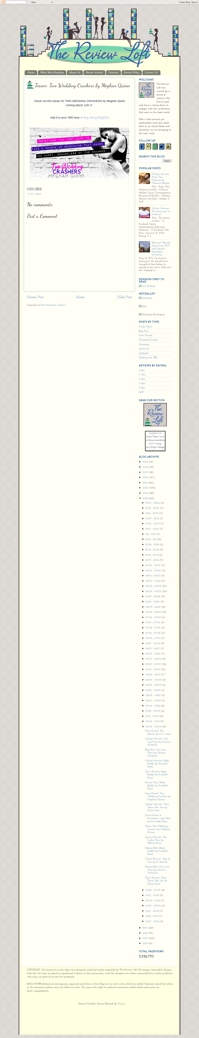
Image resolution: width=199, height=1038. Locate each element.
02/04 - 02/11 (153, 900)
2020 (146, 488)
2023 (146, 472)
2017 (145, 928)
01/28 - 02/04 (153, 906)
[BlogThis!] (31, 188)
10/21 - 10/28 (153, 550)
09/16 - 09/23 (153, 576)
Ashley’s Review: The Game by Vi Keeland (161, 211)
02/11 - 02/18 (153, 895)
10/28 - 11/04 (153, 544)
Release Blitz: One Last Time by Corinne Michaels (157, 870)
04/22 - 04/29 (154, 685)
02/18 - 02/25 (153, 890)
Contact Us (151, 72)
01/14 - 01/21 (152, 916)
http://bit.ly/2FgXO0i (96, 118)
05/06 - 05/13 (153, 674)
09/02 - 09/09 (154, 586)
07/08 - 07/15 (153, 628)
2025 (146, 462)
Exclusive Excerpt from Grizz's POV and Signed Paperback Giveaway (161, 248)
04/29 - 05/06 (154, 680)
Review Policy (131, 72)
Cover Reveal (145, 335)
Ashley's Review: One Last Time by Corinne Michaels (158, 742)
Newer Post (35, 297)
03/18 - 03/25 (153, 711)
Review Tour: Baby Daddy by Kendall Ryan (156, 785)
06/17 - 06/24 (153, 643)
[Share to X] (34, 188)
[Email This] (28, 188)
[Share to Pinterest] (40, 188)
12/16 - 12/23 (152, 513)
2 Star (142, 374)
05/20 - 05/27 (154, 664)
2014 (145, 943)
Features (113, 72)
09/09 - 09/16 (153, 581)
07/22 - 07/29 (154, 617)
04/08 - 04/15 (153, 695)
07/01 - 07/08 (153, 633)
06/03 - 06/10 (153, 654)
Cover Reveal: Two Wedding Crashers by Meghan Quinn (158, 796)
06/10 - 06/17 (153, 648)
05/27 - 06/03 (154, 659)
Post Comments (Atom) (53, 305)
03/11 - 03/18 (152, 716)
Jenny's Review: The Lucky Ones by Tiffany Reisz (156, 840)
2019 (145, 493)
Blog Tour (144, 331)
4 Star (142, 383)
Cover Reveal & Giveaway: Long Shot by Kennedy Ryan (157, 818)
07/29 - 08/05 (154, 612)
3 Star (142, 379)
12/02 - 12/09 (153, 523)
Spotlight (144, 353)
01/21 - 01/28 (153, 911)
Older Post (124, 297)
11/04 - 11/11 (151, 539)
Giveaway (144, 344)
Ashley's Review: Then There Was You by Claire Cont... (157, 807)
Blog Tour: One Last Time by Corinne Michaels (155, 753)
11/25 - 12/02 (153, 529)
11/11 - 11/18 (151, 534)
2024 (146, 467)
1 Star (142, 370)
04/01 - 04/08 (154, 700)
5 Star (142, 388)
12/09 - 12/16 (153, 518)
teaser (38, 194)
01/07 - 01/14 (153, 921)
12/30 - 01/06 (153, 503)
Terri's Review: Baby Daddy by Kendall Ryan (156, 774)
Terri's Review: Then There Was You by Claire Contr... (156, 881)
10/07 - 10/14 (153, 560)
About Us (74, 72)
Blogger (122, 1004)
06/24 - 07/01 (153, 638)
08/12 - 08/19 (153, 602)
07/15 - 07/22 (153, 622)
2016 (145, 933)
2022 (146, 477)
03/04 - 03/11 (153, 721)
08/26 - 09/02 (154, 591)
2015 (145, 938)
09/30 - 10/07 (153, 565)
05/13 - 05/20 (153, 669)
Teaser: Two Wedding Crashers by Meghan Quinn (157, 829)
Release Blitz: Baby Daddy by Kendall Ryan (156, 851)
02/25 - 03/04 (154, 726)
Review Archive (94, 72)
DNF (141, 392)
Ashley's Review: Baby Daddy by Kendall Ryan (157, 763)
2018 (145, 498)
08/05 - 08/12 (153, 607)
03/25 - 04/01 (153, 706)
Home (31, 72)
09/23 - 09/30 (154, 570)
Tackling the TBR (148, 357)
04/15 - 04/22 (153, 690)
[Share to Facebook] (37, 188)
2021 (145, 483)
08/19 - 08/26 (153, 596)
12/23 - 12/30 (153, 508)
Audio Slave (145, 326)
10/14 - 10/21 (152, 555)
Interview (144, 349)
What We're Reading (52, 72)
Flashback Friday (148, 340)
